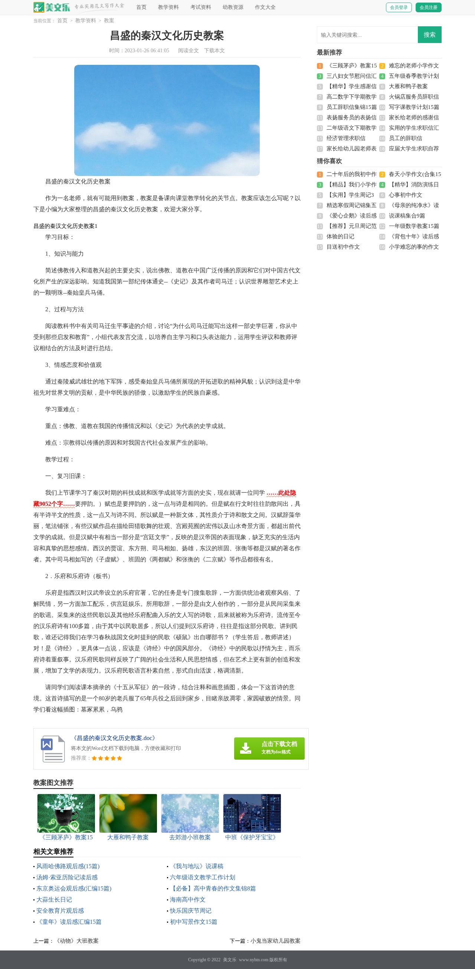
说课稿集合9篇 (407, 216)
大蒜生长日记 (54, 899)
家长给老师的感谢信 (414, 117)
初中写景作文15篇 (193, 922)
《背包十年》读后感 (414, 236)
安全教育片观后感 (60, 910)
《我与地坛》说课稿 (196, 866)
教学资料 (168, 7)
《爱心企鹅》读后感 (352, 216)
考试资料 (200, 7)
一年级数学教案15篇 (414, 226)
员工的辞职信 (405, 138)
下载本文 (214, 50)
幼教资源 (233, 7)
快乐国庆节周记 (191, 910)
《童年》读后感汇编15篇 (69, 922)
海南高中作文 (188, 899)
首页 (141, 7)
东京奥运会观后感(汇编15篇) (73, 888)
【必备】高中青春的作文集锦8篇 (213, 888)
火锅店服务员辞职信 (414, 97)
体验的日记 (340, 236)
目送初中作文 (343, 247)
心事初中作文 (405, 195)
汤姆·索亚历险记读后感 (67, 877)
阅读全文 (188, 50)
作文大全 (265, 7)
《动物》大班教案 (76, 941)
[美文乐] (52, 7)
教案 (109, 20)
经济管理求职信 (346, 138)
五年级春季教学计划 (414, 76)
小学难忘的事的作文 (414, 247)
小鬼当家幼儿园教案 (275, 941)
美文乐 (229, 959)
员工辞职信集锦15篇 (352, 107)
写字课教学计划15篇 (414, 107)
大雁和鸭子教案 (408, 86)
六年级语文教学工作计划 (202, 877)
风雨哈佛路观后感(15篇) (67, 866)
